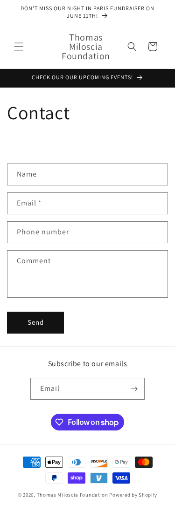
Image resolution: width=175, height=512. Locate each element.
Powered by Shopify (133, 495)
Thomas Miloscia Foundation (72, 495)
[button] (18, 46)
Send (36, 322)
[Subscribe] (134, 389)
